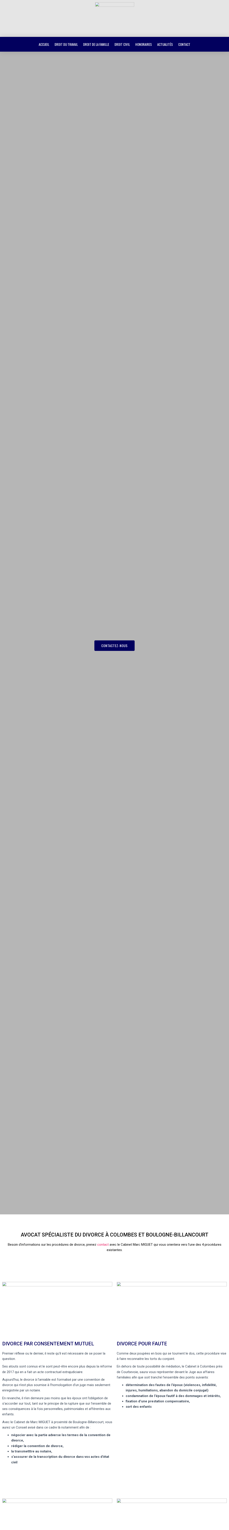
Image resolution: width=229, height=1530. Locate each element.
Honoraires (143, 44)
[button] (114, 645)
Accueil (44, 44)
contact (103, 1245)
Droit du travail (66, 44)
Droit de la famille (96, 44)
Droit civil (122, 44)
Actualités (165, 44)
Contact (184, 44)
